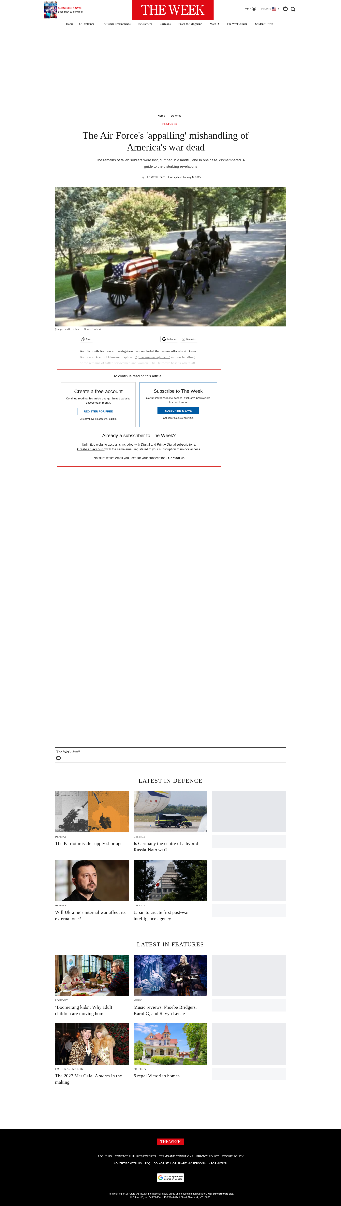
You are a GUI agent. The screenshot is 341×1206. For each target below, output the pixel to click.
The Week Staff (155, 177)
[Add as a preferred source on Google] (170, 1177)
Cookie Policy (233, 1156)
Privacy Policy (207, 1156)
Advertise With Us (128, 1163)
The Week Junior (237, 23)
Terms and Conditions (176, 1156)
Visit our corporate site (220, 1193)
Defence (176, 115)
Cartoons (165, 23)
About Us (105, 1156)
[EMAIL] (59, 758)
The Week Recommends (116, 23)
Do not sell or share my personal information (190, 1163)
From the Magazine (190, 23)
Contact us (176, 458)
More (213, 23)
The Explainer (85, 23)
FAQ (147, 1163)
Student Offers (264, 23)
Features (169, 124)
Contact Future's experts (135, 1156)
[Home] (69, 24)
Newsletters (145, 23)
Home (161, 115)
